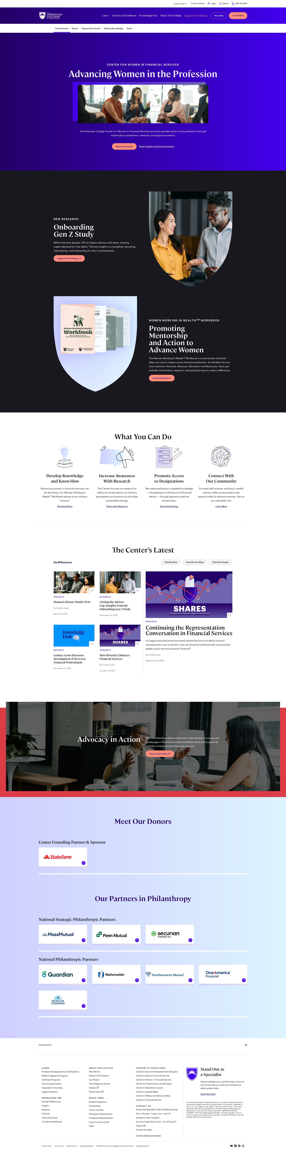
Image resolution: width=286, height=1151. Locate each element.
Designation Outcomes (52, 1088)
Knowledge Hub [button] (148, 15)
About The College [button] (170, 15)
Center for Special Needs (147, 1092)
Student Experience (98, 1102)
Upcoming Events (49, 1118)
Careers (92, 1088)
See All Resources (63, 562)
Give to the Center (158, 753)
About (75, 28)
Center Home (62, 28)
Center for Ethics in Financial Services (152, 1076)
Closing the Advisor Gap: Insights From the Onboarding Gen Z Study (115, 605)
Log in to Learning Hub (99, 1122)
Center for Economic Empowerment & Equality (157, 1072)
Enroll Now (238, 15)
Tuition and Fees (96, 1110)
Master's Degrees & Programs (55, 1076)
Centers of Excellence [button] (124, 15)
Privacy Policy (47, 1146)
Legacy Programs (49, 1092)
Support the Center (91, 28)
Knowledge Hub (52, 1098)
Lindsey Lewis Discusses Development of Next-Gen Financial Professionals (70, 659)
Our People (94, 1080)
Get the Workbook (162, 378)
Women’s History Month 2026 (72, 602)
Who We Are (94, 1072)
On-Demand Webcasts (52, 1122)
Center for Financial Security (148, 1100)
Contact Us (143, 1106)
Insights (45, 1106)
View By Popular (220, 562)
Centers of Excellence (151, 1068)
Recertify (219, 15)
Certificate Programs (51, 1080)
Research (46, 1110)
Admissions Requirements (100, 1114)
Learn (45, 1068)
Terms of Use (59, 1146)
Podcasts (46, 1114)
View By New (170, 562)
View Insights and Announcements (156, 146)
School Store (95, 1092)
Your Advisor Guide (148, 1136)
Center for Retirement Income (149, 1088)
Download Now (64, 506)
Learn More (221, 506)
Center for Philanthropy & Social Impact (154, 1084)
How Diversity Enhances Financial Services (115, 657)
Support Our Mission (196, 15)
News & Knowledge (113, 28)
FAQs (91, 1126)
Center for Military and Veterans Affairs (153, 1096)
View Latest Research (117, 506)
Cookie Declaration (86, 1146)
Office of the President (99, 1076)
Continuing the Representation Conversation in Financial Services (189, 630)
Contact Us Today (144, 1130)
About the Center (124, 146)
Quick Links (179, 4)
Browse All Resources (51, 1102)
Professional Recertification (101, 1118)
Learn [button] (105, 15)
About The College (101, 1068)
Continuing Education (51, 1084)
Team (129, 28)
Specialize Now (208, 1094)
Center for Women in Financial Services (153, 1080)
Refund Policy (72, 1146)
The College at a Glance (99, 1084)
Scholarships (94, 1106)
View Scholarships (169, 506)
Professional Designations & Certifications (60, 1072)
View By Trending (194, 562)
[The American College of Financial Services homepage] (51, 15)
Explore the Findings (68, 258)
